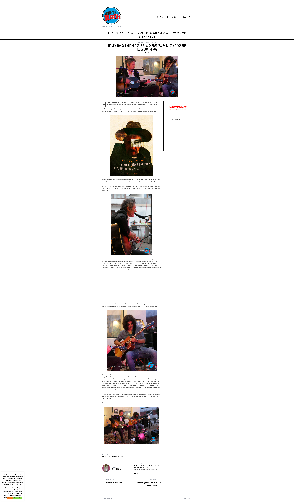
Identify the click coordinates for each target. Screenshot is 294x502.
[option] (131, 425)
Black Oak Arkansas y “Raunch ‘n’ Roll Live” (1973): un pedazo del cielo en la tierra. (147, 482)
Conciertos (140, 43)
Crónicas (146, 43)
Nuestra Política (17, 497)
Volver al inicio (187, 498)
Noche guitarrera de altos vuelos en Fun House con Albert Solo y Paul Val (146, 466)
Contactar (118, 2)
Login (111, 2)
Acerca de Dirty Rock (128, 2)
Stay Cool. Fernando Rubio (114, 481)
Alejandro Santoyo (107, 456)
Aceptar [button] (10, 497)
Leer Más (136, 473)
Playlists (105, 2)
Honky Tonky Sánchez (118, 456)
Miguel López (148, 52)
